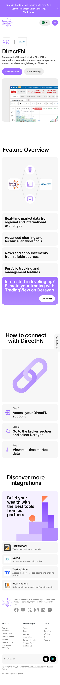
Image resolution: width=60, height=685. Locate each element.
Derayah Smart (8, 642)
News (46, 628)
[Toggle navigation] (55, 23)
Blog (45, 637)
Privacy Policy (28, 643)
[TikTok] (50, 610)
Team (25, 631)
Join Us (26, 634)
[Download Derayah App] (46, 659)
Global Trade (7, 633)
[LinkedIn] (43, 610)
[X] (29, 610)
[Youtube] (23, 610)
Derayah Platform (5, 629)
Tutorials (47, 631)
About (25, 628)
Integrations (27, 637)
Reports (47, 640)
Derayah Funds (8, 636)
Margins (5, 639)
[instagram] (36, 610)
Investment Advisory (6, 646)
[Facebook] (16, 610)
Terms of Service (30, 640)
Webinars (47, 634)
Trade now (28, 12)
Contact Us (27, 646)
